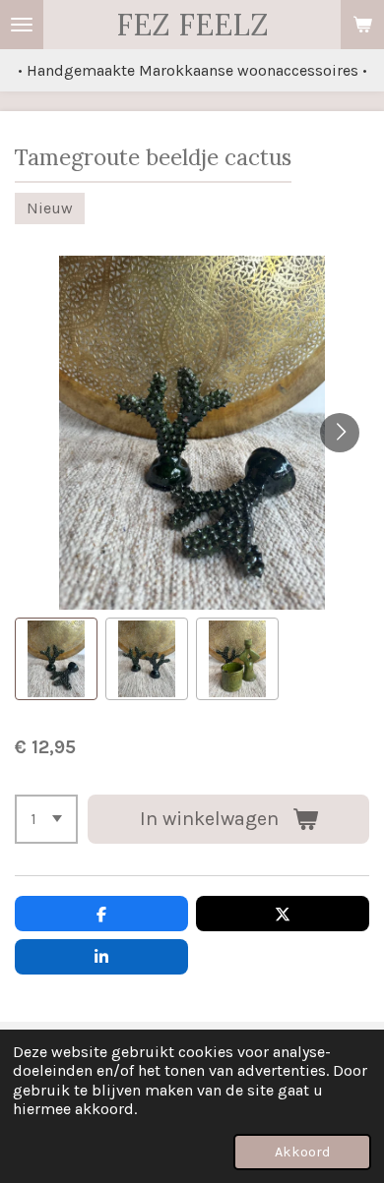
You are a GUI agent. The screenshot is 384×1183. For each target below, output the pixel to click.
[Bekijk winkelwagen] (362, 24)
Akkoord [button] (302, 1152)
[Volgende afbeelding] (339, 432)
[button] (56, 659)
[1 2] (46, 819)
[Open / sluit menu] (21, 24)
